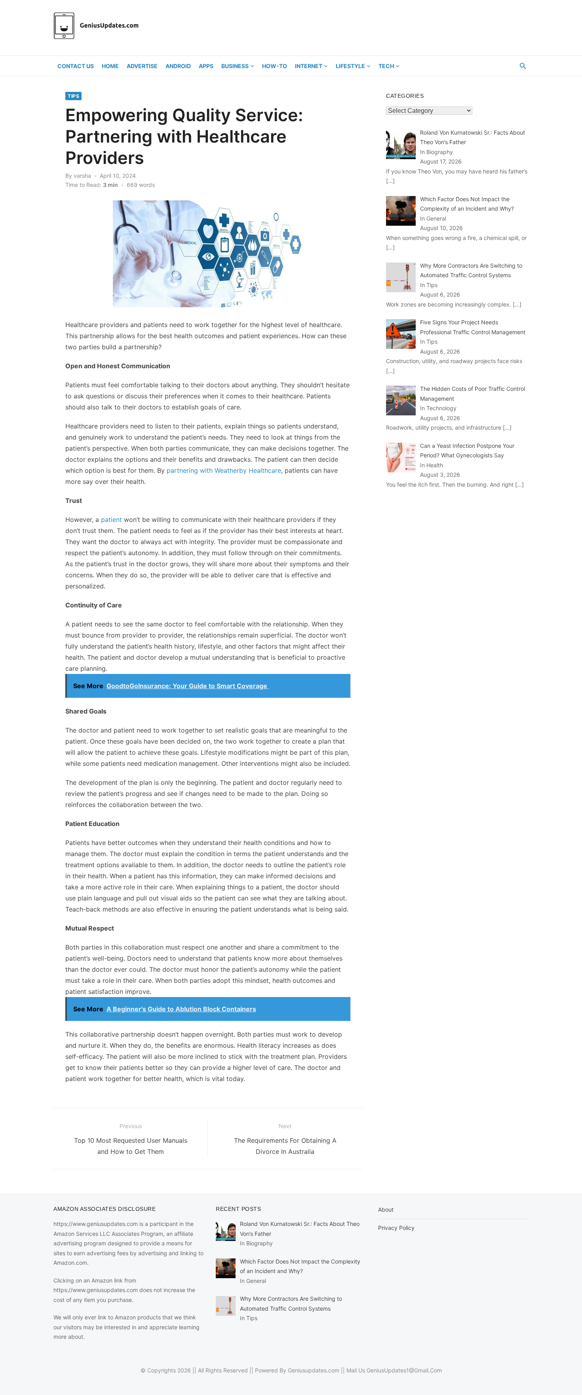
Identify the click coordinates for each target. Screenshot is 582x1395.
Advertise (142, 66)
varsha (82, 175)
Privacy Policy (396, 1227)
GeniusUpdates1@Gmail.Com (404, 1370)
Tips (73, 96)
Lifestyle (350, 66)
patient (111, 519)
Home (110, 66)
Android (178, 66)
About (386, 1209)
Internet (308, 66)
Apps (206, 66)
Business (235, 66)
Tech (386, 66)
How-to (274, 66)
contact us (75, 66)
